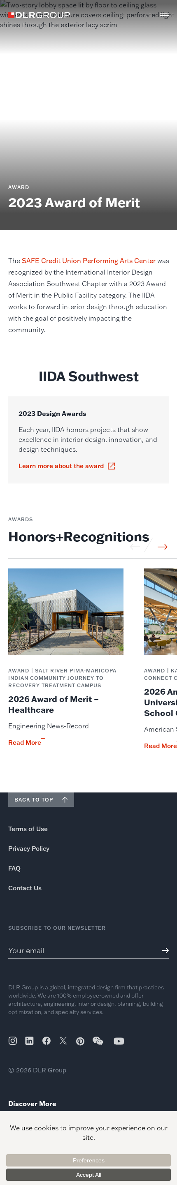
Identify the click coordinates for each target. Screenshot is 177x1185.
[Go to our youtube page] (119, 1041)
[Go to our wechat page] (98, 1045)
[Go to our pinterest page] (80, 1041)
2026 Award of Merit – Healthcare (53, 704)
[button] (164, 14)
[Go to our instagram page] (12, 1041)
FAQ (14, 868)
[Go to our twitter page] (63, 1041)
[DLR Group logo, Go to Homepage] (39, 15)
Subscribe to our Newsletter (57, 928)
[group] (65, 664)
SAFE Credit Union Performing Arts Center (89, 260)
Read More (24, 742)
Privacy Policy (28, 848)
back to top (33, 800)
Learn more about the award (61, 466)
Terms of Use (28, 829)
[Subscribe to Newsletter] (162, 950)
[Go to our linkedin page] (29, 1041)
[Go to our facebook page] (46, 1041)
